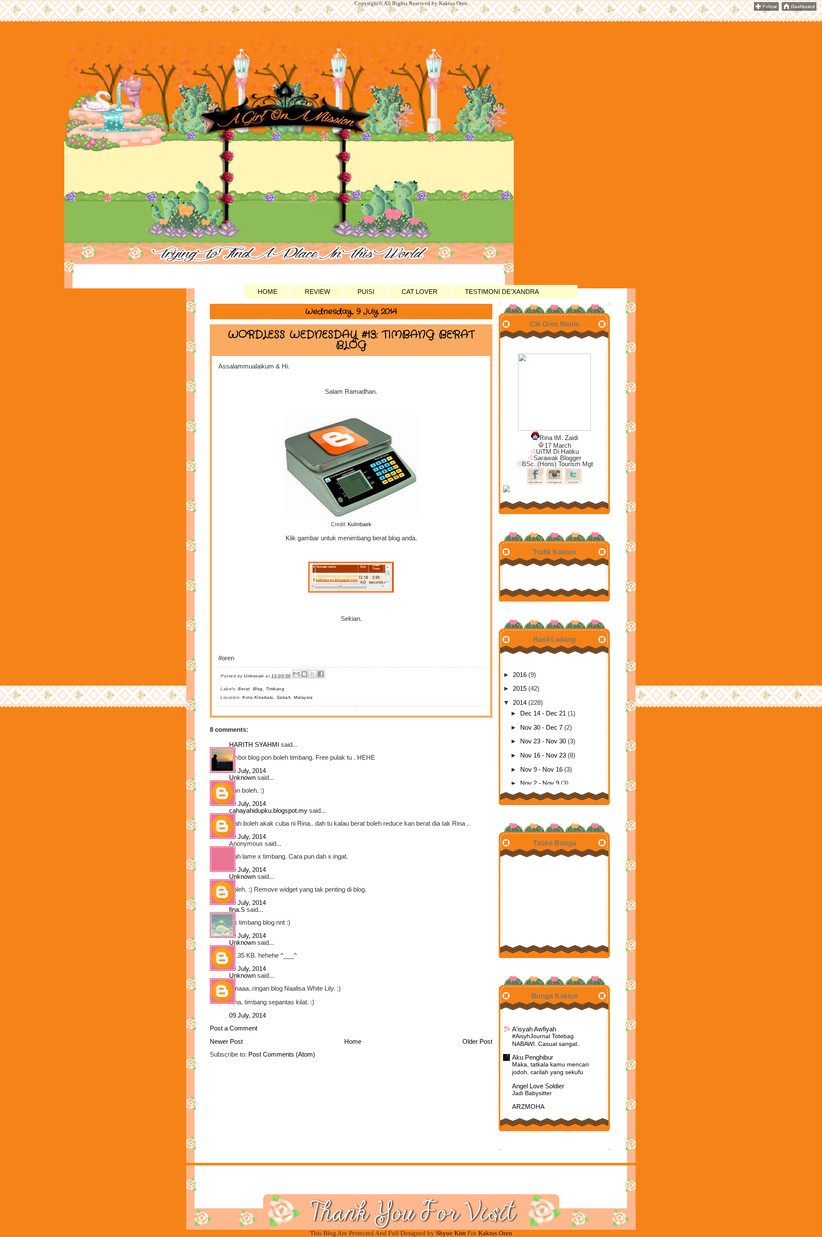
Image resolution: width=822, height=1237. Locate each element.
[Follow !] (766, 9)
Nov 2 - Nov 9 (539, 783)
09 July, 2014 (247, 770)
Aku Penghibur (532, 1057)
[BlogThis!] (304, 674)
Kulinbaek (359, 524)
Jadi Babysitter (532, 1093)
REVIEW (317, 291)
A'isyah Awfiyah (534, 1029)
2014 (520, 702)
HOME (267, 291)
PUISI (365, 291)
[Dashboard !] (799, 9)
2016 (520, 674)
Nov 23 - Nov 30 (543, 741)
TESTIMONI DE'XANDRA (502, 291)
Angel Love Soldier (538, 1086)
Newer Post (226, 1041)
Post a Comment (233, 1028)
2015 (520, 688)
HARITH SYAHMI (254, 744)
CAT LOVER (420, 291)
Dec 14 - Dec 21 (543, 713)
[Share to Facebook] (320, 674)
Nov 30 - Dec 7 (541, 727)
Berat (244, 688)
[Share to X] (312, 674)
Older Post (477, 1041)
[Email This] (296, 674)
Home (352, 1041)
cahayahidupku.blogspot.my (268, 810)
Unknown (242, 777)
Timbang (275, 688)
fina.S (237, 909)
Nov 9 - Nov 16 (541, 769)
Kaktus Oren (256, 55)
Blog (258, 688)
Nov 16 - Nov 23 (543, 755)
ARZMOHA (528, 1106)
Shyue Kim (452, 1233)
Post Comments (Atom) (281, 1054)
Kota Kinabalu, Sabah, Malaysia (277, 697)
